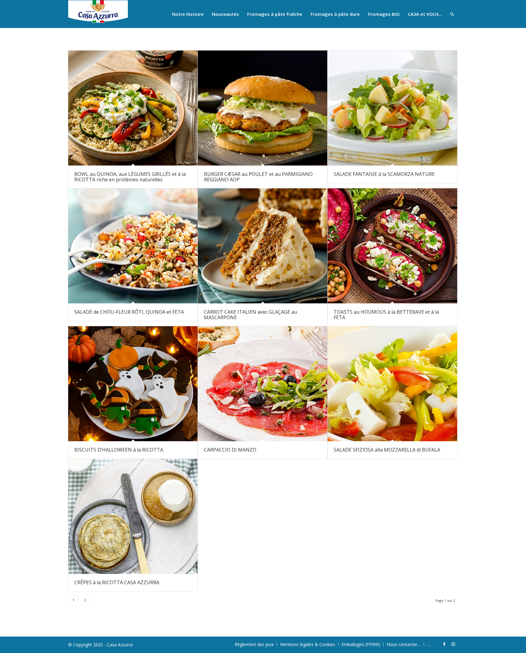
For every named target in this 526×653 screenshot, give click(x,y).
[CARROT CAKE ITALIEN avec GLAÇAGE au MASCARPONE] (262, 245)
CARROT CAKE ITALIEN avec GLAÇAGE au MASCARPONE (250, 315)
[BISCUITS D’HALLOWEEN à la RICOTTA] (133, 383)
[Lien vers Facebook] (444, 644)
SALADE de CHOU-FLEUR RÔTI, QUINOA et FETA (129, 312)
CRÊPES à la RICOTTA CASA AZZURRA (116, 582)
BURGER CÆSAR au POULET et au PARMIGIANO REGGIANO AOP (258, 177)
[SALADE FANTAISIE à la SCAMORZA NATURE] (392, 108)
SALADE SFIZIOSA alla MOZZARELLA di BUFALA (387, 449)
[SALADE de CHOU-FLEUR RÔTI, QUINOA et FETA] (133, 245)
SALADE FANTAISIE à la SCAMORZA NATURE (384, 174)
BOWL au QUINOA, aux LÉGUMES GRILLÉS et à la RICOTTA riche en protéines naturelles (130, 177)
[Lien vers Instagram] (453, 644)
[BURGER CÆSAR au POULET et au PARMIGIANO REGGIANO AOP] (262, 108)
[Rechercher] (452, 14)
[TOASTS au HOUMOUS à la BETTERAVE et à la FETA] (392, 245)
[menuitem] (188, 14)
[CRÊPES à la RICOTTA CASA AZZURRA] (133, 516)
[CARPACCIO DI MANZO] (262, 383)
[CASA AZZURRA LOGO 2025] (98, 14)
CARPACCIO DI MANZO (230, 449)
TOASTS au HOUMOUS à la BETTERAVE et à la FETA (386, 315)
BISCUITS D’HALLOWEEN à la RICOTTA (118, 449)
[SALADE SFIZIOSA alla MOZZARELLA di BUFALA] (392, 383)
